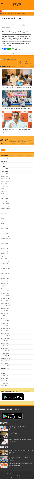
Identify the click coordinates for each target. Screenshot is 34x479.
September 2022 (4, 276)
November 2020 (4, 330)
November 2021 (4, 300)
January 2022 (4, 295)
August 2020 (3, 338)
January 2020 (4, 355)
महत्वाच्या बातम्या (8, 13)
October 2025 (4, 183)
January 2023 (4, 266)
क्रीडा (12, 13)
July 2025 (3, 191)
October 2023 (4, 243)
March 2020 (3, 350)
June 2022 (3, 283)
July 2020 (3, 340)
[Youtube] (17, 475)
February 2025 (4, 203)
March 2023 (3, 261)
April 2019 (3, 378)
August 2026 (3, 158)
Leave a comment (6, 21)
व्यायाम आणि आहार (13, 433)
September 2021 (4, 305)
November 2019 (4, 360)
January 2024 (4, 236)
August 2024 (3, 218)
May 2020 (3, 345)
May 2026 (3, 166)
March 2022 (3, 290)
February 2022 (4, 293)
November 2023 (4, 241)
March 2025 (3, 201)
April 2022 (3, 288)
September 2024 (4, 216)
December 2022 (4, 268)
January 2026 (4, 176)
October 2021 (4, 303)
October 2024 (4, 213)
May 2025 (3, 196)
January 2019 (4, 385)
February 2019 (4, 383)
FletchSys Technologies (23, 473)
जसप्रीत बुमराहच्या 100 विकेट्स (9, 59)
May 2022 (3, 285)
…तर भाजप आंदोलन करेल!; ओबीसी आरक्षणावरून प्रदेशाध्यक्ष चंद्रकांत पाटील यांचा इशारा (19, 427)
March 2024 (3, 231)
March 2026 (3, 171)
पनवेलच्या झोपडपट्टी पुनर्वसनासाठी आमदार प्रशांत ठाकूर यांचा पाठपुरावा (16, 87)
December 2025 (4, 178)
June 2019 (3, 373)
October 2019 (4, 363)
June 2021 (3, 313)
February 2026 (4, 173)
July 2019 (3, 370)
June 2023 (3, 253)
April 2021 (3, 318)
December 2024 (4, 208)
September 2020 (4, 335)
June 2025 (3, 193)
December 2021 (4, 298)
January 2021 (4, 325)
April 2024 (3, 228)
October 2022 (4, 273)
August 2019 (3, 368)
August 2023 (3, 248)
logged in (16, 141)
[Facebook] (16, 475)
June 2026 (3, 163)
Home (2, 13)
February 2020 (4, 353)
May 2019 (3, 375)
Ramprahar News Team (7, 20)
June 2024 (3, 223)
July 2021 (3, 310)
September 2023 (4, 246)
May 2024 (3, 226)
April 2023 (3, 258)
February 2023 (4, 263)
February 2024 (4, 233)
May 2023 (3, 256)
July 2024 (3, 221)
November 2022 (4, 271)
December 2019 (4, 358)
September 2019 (4, 365)
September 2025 (4, 186)
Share (17, 49)
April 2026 (3, 168)
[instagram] (19, 475)
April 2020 (3, 348)
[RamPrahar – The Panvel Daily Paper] (17, 4)
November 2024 (4, 211)
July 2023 (3, 251)
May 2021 (3, 315)
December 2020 (4, 328)
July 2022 (3, 280)
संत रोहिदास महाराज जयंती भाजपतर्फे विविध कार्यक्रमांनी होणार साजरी (16, 108)
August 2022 (3, 278)
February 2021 (4, 323)
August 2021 (3, 308)
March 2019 (3, 380)
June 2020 (3, 343)
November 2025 (4, 181)
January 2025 (4, 206)
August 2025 (3, 188)
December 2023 (4, 238)
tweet (13, 24)
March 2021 (3, 320)
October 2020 (4, 333)
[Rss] (14, 475)
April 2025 (3, 198)
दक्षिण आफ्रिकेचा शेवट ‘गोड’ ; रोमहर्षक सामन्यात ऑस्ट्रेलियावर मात (23, 62)
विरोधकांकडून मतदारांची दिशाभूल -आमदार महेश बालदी (20, 439)
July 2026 (3, 161)
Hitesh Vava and (14, 473)
